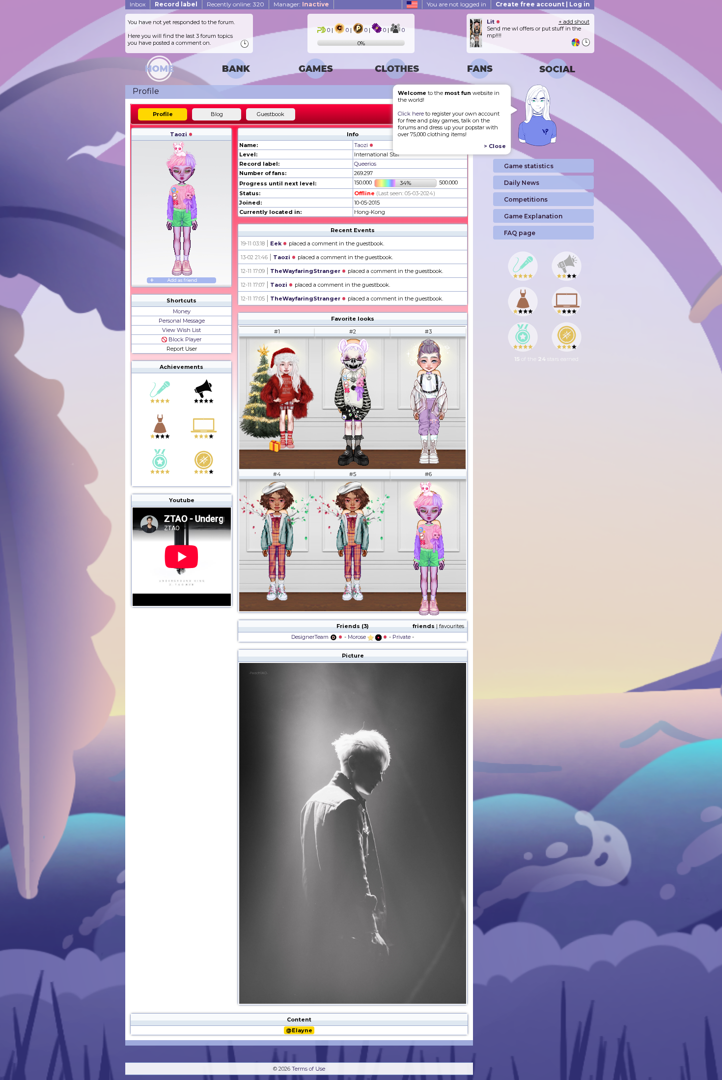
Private (401, 636)
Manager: (301, 4)
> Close (495, 146)
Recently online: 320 (235, 4)
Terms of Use (308, 1068)
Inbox (137, 4)
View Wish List (181, 330)
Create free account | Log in (543, 4)
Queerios (365, 163)
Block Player (184, 339)
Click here (411, 113)
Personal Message (182, 320)
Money (182, 311)
